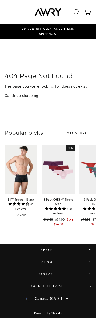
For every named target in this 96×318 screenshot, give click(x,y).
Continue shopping (21, 95)
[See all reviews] (19, 204)
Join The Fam (46, 286)
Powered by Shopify (48, 313)
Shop (47, 250)
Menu (46, 262)
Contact (47, 274)
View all (77, 132)
